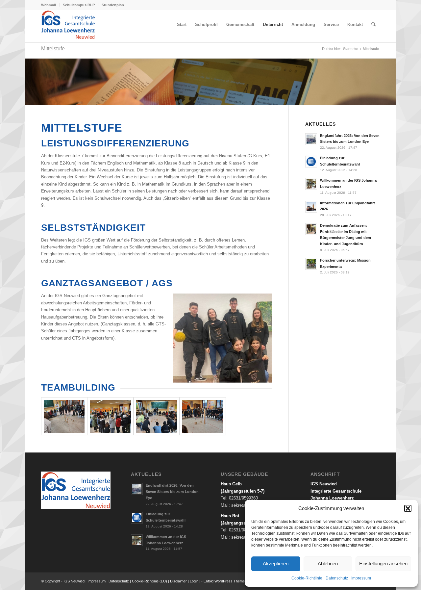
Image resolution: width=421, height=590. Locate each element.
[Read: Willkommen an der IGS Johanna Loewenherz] (311, 184)
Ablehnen (328, 563)
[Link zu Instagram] (365, 5)
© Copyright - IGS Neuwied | (64, 581)
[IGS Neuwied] (68, 24)
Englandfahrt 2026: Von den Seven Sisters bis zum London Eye (172, 491)
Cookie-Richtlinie (306, 578)
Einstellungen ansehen (383, 563)
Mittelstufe (53, 48)
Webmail (48, 5)
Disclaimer (179, 581)
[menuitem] (50, 5)
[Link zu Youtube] (375, 5)
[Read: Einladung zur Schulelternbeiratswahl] (311, 161)
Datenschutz (337, 578)
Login (194, 581)
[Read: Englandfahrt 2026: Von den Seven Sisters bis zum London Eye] (311, 139)
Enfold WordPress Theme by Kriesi (232, 581)
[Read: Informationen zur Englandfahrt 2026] (311, 207)
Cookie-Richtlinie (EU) (149, 581)
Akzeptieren (275, 563)
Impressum (361, 578)
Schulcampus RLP (79, 5)
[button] (408, 508)
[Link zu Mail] (355, 5)
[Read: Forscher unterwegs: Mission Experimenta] (311, 264)
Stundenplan (113, 5)
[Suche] (373, 24)
